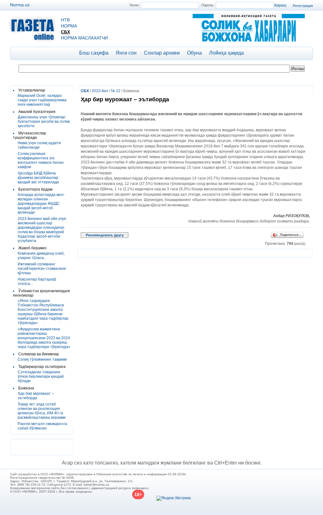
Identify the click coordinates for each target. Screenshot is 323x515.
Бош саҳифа (94, 53)
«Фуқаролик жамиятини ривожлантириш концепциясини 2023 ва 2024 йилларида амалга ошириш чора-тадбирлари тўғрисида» (44, 338)
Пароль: (207, 5)
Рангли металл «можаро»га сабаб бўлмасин (42, 426)
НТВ (65, 19)
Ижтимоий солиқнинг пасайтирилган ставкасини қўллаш (42, 268)
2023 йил (100, 91)
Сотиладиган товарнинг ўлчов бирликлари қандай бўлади (41, 376)
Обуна (194, 53)
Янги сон (126, 53)
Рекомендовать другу (105, 235)
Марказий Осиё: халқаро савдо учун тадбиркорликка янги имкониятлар (42, 100)
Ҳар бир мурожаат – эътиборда (36, 395)
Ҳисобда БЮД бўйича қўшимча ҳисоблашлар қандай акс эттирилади (38, 177)
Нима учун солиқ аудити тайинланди (39, 145)
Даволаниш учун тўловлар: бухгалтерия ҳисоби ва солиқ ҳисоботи (44, 121)
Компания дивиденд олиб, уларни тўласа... (41, 255)
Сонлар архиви (162, 53)
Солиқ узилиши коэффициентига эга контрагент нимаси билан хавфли (41, 160)
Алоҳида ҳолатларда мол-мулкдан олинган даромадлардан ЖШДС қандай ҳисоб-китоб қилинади (41, 203)
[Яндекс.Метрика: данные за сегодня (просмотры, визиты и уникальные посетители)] (173, 498)
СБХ (65, 31)
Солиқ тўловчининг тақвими (42, 359)
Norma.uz (20, 4)
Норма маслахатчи (84, 37)
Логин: (134, 5)
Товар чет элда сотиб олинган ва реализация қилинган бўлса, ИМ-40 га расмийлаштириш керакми (42, 411)
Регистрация (303, 6)
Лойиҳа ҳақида (226, 53)
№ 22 (115, 91)
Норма (69, 25)
